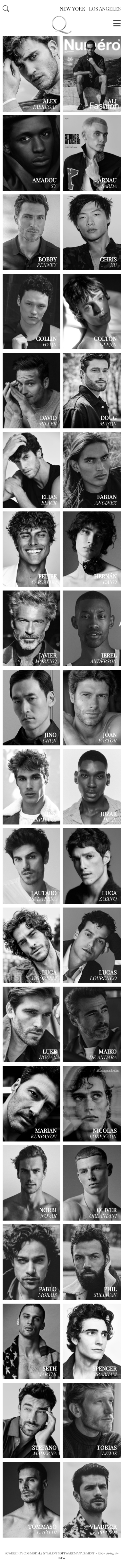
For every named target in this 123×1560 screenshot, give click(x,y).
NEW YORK (72, 8)
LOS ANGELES (105, 8)
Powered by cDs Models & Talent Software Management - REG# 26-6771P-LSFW (61, 1555)
